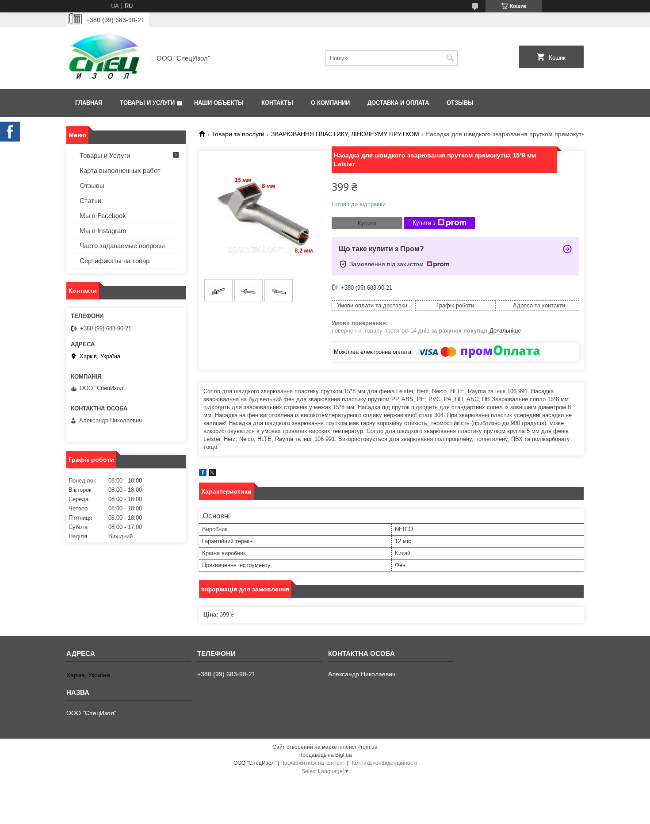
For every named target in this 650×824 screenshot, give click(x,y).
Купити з (424, 222)
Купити (367, 223)
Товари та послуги (237, 134)
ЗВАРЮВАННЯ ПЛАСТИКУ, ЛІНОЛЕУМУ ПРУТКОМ (345, 134)
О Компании (330, 103)
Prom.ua (367, 747)
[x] (212, 474)
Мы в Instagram (103, 230)
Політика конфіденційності (383, 763)
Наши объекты (219, 103)
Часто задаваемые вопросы (122, 245)
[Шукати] (450, 58)
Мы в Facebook (103, 215)
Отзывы (460, 103)
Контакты (277, 103)
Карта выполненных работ (120, 170)
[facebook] (202, 474)
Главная (88, 103)
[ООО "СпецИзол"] (105, 57)
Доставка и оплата (398, 103)
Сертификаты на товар (114, 260)
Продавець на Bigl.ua (325, 755)
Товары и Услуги (147, 103)
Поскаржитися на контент (312, 763)
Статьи (90, 200)
